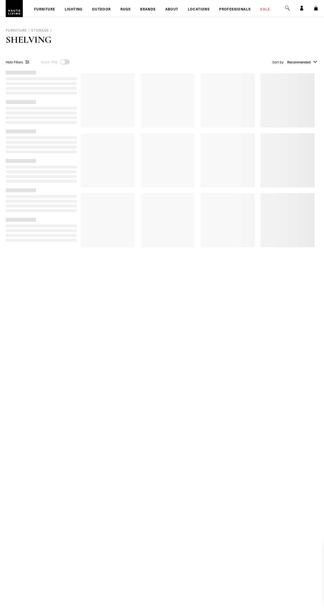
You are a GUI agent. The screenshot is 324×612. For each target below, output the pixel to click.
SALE (265, 9)
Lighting (74, 9)
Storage (40, 30)
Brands (148, 9)
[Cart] (316, 8)
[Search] (287, 8)
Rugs (125, 9)
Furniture (44, 9)
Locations (199, 9)
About (171, 9)
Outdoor (101, 9)
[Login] (301, 8)
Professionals (235, 9)
